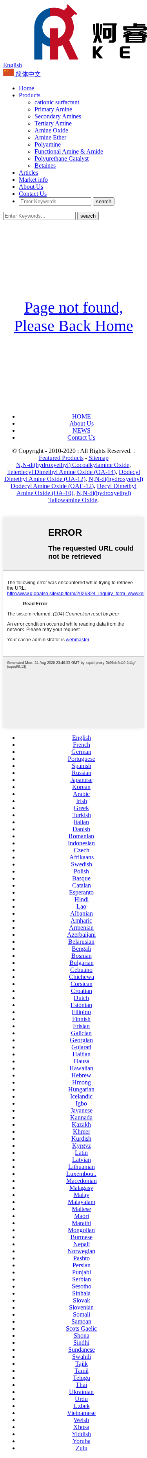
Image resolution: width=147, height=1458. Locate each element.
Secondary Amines (57, 116)
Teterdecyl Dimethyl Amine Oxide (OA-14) (61, 472)
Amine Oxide (51, 130)
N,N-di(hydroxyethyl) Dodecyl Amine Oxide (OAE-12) (77, 482)
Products (29, 95)
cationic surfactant (56, 102)
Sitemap (99, 457)
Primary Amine (53, 109)
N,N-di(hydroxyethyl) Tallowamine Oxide (89, 496)
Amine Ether (50, 137)
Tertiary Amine (53, 123)
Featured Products (61, 457)
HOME (81, 416)
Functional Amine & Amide (68, 151)
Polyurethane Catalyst (61, 158)
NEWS (82, 430)
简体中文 (27, 74)
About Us (31, 186)
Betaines (45, 165)
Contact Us (33, 193)
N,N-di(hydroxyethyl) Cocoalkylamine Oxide (72, 465)
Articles (28, 172)
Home (26, 88)
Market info (33, 179)
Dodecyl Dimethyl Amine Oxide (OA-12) (72, 475)
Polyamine (47, 144)
